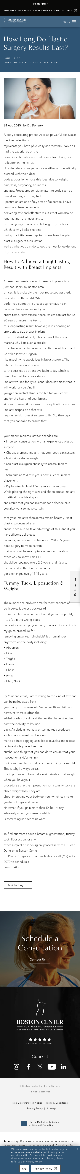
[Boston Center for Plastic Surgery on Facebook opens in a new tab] (28, 1066)
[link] (40, 1041)
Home (7, 58)
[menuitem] (16, 1066)
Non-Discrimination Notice (27, 1102)
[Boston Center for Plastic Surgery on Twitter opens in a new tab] (40, 1066)
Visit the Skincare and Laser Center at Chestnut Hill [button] (38, 10)
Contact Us (38, 959)
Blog (17, 58)
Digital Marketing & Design (44, 1123)
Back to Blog (15, 885)
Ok (24, 1169)
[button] (74, 21)
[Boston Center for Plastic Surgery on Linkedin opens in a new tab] (63, 1066)
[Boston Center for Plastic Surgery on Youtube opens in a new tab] (51, 1066)
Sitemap (51, 1108)
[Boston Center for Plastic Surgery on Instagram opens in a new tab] (16, 1066)
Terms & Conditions (57, 1102)
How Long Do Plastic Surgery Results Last (32, 62)
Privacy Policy (35, 1108)
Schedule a (40, 943)
